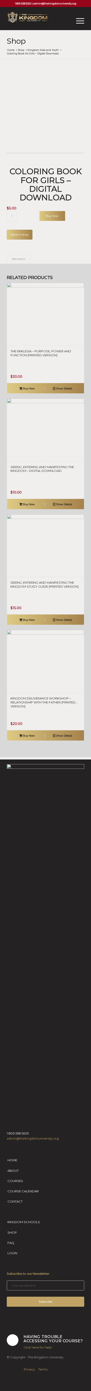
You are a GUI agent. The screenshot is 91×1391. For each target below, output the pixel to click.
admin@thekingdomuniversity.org (54, 3)
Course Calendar (23, 1191)
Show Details (63, 388)
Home (12, 1160)
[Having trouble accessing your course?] (12, 1340)
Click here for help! (38, 1347)
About (13, 1170)
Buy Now (52, 216)
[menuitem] (77, 20)
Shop (16, 41)
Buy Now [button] (28, 388)
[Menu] (77, 20)
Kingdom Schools (23, 1222)
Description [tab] (18, 259)
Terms (42, 1369)
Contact (15, 1201)
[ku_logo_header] (38, 20)
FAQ (10, 1243)
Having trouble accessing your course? (53, 1338)
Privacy (29, 1369)
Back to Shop (20, 234)
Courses (15, 1181)
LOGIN (12, 1253)
